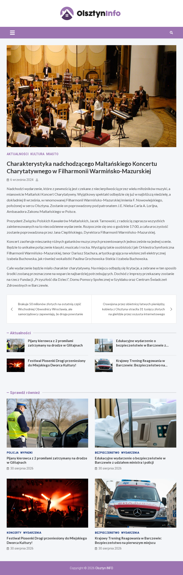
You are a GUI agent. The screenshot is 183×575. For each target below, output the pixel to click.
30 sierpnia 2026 (21, 468)
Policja (13, 452)
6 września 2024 (21, 180)
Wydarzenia (130, 452)
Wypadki (26, 452)
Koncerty (14, 532)
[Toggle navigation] (12, 32)
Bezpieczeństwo (107, 452)
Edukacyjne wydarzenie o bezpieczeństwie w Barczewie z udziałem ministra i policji (141, 345)
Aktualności (18, 154)
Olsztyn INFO (104, 568)
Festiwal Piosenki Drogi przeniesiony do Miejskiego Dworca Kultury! (56, 363)
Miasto (52, 154)
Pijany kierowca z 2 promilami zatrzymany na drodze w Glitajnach (55, 343)
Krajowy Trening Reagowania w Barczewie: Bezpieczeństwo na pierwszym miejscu (140, 365)
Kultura (37, 154)
